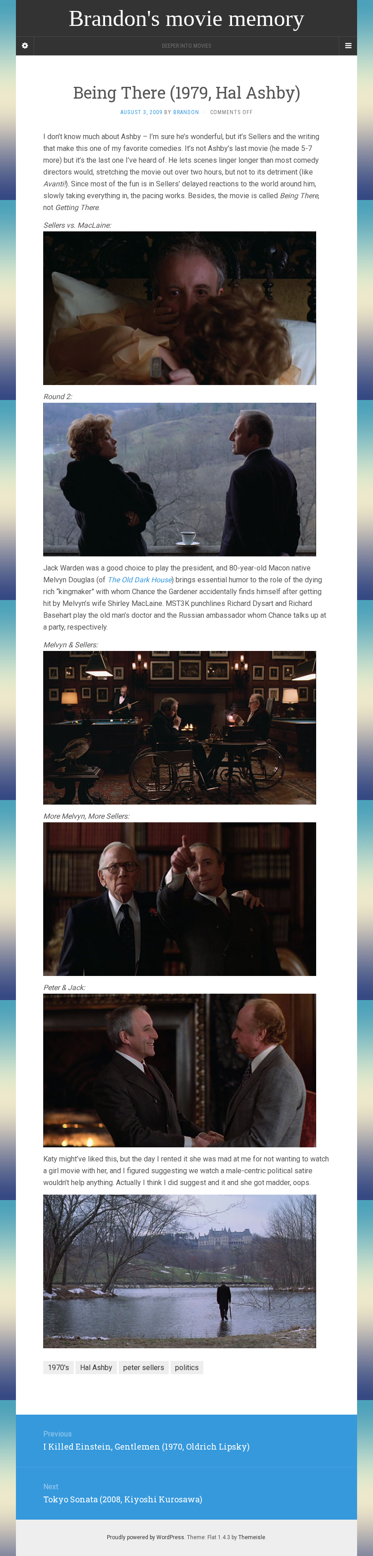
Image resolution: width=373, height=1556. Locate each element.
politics (187, 1367)
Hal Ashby (96, 1367)
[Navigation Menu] (348, 46)
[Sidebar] (25, 46)
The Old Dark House (139, 579)
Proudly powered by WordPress (145, 1537)
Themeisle (251, 1537)
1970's (58, 1367)
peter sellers (143, 1367)
